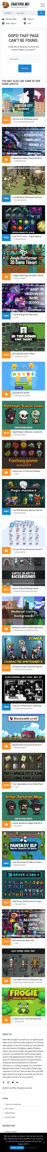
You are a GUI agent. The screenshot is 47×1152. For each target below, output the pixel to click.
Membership (10, 19)
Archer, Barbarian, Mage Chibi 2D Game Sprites (28, 823)
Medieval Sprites (20, 747)
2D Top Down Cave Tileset (23, 354)
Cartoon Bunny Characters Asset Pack (28, 549)
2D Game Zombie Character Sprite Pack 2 (28, 667)
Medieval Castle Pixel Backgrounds (27, 627)
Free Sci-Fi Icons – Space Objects (27, 236)
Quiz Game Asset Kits (22, 395)
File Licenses (9, 1109)
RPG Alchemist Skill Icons (23, 940)
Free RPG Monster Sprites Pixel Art (27, 510)
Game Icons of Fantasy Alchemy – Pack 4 (28, 471)
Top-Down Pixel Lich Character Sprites (28, 980)
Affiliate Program (11, 1132)
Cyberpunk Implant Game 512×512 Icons (28, 158)
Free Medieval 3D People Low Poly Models (28, 197)
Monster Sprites (20, 434)
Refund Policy (10, 1113)
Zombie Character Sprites (23, 669)
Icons (16, 317)
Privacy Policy (10, 1117)
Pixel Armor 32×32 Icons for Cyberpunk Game (28, 901)
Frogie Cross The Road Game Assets (28, 1019)
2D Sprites (18, 826)
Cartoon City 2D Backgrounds (25, 119)
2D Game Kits (19, 1021)
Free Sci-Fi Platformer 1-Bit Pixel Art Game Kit (28, 706)
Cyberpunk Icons (20, 161)
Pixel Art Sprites (41, 982)
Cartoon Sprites (20, 552)
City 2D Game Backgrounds (24, 122)
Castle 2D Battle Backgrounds (25, 588)
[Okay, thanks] (43, 1142)
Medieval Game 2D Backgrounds (26, 591)
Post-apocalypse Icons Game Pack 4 (28, 784)
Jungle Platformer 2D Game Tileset (27, 275)
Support (30, 19)
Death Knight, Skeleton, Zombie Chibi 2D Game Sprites (28, 432)
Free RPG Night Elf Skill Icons (25, 315)
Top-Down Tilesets (21, 356)
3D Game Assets (20, 200)
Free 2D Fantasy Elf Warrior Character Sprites (28, 862)
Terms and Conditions (13, 1104)
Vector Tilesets (19, 278)
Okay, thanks (17, 1148)
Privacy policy (31, 1148)
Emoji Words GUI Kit (21, 393)
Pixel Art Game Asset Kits (23, 708)
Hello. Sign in (10, 23)
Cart (29, 23)
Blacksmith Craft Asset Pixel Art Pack (28, 745)
